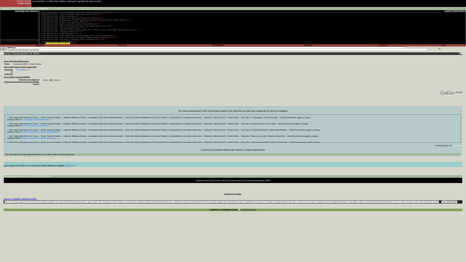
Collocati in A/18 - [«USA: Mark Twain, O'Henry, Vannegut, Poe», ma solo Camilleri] (77, 36)
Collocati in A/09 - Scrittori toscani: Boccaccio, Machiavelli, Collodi (71, 18)
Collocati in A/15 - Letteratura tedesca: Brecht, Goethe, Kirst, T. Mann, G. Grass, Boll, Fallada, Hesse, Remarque (89, 30)
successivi (457, 145)
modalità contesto (24, 3)
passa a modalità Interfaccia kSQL (20, 199)
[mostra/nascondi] (247, 210)
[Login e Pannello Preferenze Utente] (1, 48)
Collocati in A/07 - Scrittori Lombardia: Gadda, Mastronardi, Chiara (71, 14)
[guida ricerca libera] (14, 48)
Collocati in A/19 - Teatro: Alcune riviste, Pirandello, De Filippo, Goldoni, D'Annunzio (77, 37)
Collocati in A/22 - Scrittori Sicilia (58, 43)
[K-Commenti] (448, 92)
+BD (73, 165)
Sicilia (68, 165)
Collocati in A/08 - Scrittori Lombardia (60, 16)
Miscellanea (22, 70)
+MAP (99, 14)
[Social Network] (458, 92)
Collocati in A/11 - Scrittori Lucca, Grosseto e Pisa (64, 22)
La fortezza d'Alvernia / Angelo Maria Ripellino (40, 132)
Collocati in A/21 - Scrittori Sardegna (59, 41)
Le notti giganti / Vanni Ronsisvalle (35, 120)
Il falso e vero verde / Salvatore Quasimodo (39, 138)
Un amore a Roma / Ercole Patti (34, 126)
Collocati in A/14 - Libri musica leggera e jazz (63, 28)
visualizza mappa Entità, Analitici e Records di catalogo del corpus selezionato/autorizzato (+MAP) (233, 180)
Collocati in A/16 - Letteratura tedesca (60, 32)
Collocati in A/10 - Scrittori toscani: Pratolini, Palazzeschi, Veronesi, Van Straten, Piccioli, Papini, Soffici (85, 20)
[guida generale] (4, 48)
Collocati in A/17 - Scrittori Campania (60, 34)
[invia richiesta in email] (459, 53)
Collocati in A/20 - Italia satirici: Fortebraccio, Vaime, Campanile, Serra (72, 39)
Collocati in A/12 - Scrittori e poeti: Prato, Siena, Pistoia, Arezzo (70, 24)
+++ (103, 14)
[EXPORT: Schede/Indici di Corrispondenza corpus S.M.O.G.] (461, 53)
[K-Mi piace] (442, 92)
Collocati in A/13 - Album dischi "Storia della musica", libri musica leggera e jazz (76, 26)
